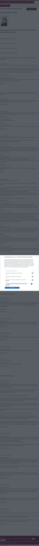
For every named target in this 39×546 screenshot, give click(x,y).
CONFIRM (12, 287)
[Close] (37, 257)
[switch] (32, 273)
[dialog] (19, 273)
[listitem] (19, 270)
